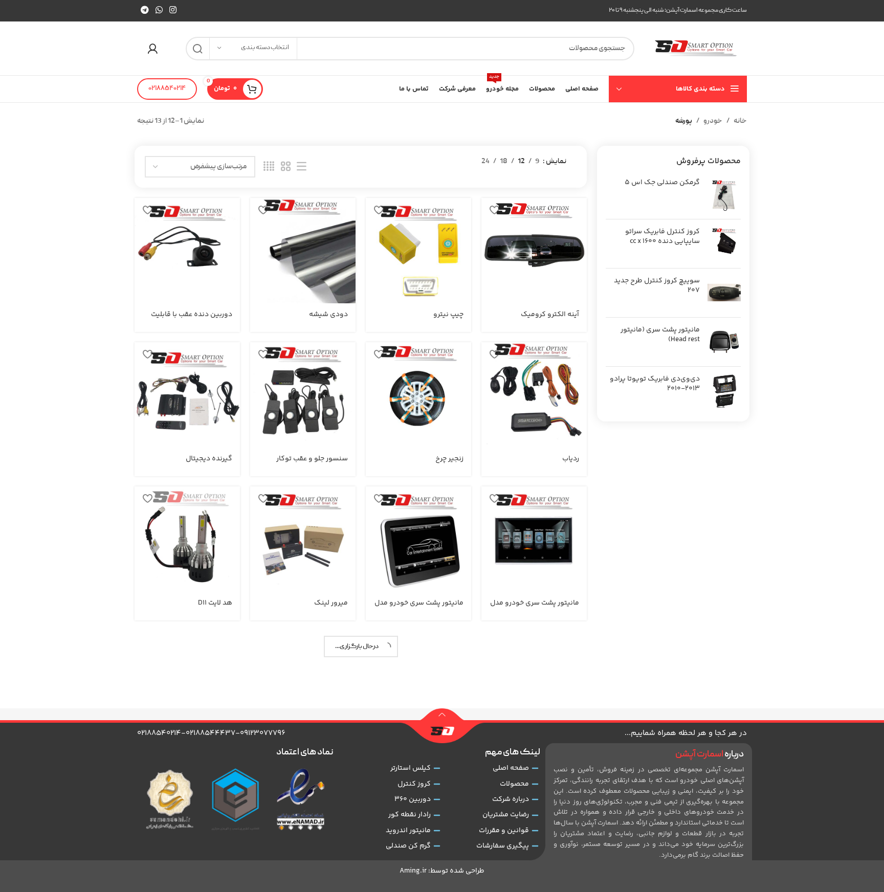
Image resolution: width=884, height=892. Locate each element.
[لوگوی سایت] (696, 48)
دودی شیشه (328, 314)
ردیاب (570, 458)
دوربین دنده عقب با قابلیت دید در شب (191, 319)
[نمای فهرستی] (301, 167)
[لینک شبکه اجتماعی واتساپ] (159, 10)
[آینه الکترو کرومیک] (534, 250)
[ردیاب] (534, 395)
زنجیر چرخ (449, 458)
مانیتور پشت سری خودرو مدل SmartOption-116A (534, 608)
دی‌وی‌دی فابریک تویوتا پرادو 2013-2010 (655, 384)
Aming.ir (413, 871)
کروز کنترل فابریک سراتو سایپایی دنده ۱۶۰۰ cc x (662, 237)
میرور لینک (331, 603)
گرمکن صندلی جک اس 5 (662, 183)
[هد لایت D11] (187, 539)
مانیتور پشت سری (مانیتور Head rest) (660, 335)
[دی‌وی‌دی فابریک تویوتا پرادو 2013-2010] (724, 391)
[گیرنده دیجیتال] (187, 395)
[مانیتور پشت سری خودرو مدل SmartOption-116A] (534, 539)
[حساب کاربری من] (152, 48)
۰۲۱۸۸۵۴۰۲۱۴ (167, 89)
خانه (740, 121)
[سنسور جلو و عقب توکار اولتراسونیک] (303, 395)
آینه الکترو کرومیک (550, 314)
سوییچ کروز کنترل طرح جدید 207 (657, 286)
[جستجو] (197, 48)
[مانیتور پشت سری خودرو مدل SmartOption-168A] (418, 539)
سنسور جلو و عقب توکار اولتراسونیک (312, 464)
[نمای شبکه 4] (268, 167)
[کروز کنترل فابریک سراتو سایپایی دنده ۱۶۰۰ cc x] (724, 243)
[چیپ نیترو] (418, 250)
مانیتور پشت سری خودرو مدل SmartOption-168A (418, 608)
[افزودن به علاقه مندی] (494, 209)
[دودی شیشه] (303, 250)
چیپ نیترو (448, 314)
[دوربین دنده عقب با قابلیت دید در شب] (187, 250)
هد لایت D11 (215, 603)
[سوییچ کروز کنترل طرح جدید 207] (724, 292)
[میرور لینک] (303, 539)
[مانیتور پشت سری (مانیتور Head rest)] (724, 342)
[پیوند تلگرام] (144, 10)
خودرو (712, 121)
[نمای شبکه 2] (286, 167)
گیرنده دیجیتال (209, 458)
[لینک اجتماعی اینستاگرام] (173, 10)
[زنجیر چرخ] (418, 395)
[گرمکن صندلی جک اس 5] (724, 194)
